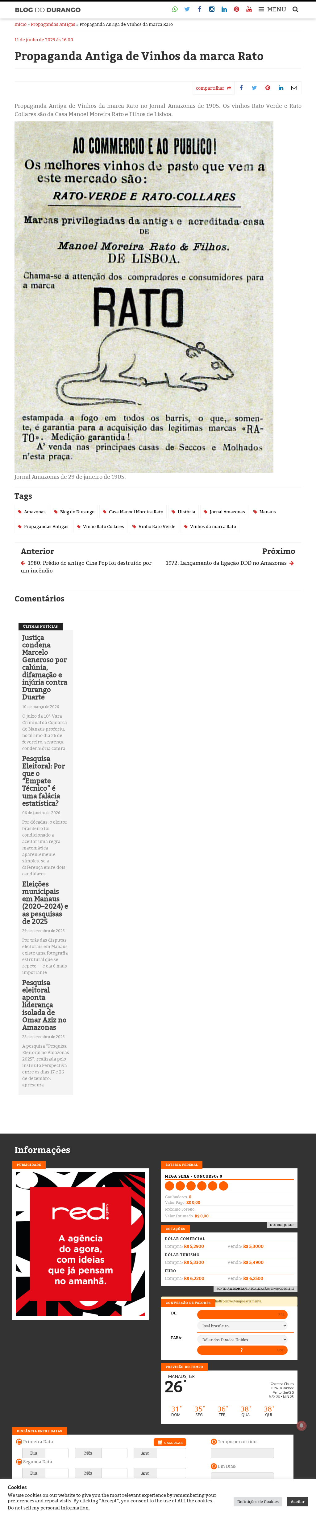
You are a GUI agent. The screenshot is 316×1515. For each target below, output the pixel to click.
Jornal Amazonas (227, 512)
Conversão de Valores (188, 1303)
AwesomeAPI (237, 1289)
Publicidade (29, 1165)
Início (21, 24)
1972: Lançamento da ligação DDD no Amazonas (227, 562)
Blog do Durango (77, 512)
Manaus (268, 512)
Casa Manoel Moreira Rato (136, 512)
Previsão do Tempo (184, 1367)
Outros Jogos (282, 1225)
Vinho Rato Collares (103, 526)
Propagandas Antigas (53, 24)
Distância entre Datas (39, 1431)
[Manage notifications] (301, 1426)
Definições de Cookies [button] (258, 1501)
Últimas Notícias (40, 626)
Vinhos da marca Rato (213, 526)
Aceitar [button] (298, 1501)
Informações (42, 1149)
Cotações (175, 1229)
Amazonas (35, 512)
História (186, 512)
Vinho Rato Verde (157, 526)
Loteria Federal (182, 1165)
